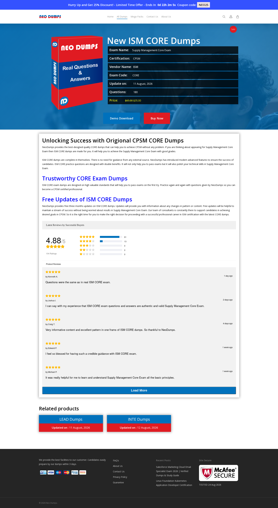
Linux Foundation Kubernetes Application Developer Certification (174, 483)
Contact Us (119, 471)
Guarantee (118, 482)
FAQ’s (116, 460)
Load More (139, 390)
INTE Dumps (139, 419)
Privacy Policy (120, 476)
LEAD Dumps (71, 419)
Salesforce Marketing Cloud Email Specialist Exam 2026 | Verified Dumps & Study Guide (173, 471)
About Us (118, 465)
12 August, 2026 (139, 427)
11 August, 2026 (71, 427)
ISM (135, 67)
